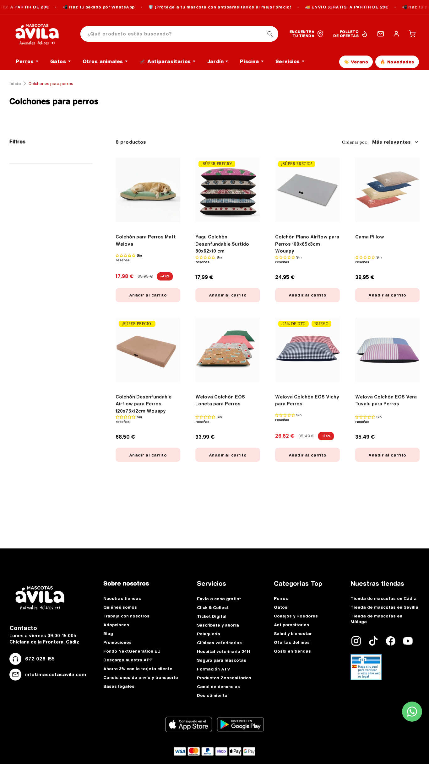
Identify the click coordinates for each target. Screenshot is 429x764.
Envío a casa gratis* (219, 598)
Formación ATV (213, 668)
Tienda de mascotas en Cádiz (383, 598)
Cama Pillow (369, 236)
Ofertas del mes (292, 642)
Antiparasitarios (291, 624)
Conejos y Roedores (296, 615)
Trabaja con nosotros (126, 615)
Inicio (15, 83)
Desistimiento (212, 695)
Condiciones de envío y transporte (140, 677)
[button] (412, 34)
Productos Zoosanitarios (224, 677)
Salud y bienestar (293, 633)
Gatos (280, 607)
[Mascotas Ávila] (41, 34)
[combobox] (179, 34)
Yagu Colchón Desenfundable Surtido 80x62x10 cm (222, 244)
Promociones (117, 642)
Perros (281, 598)
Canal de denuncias (218, 686)
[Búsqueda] (270, 34)
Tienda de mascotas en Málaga (376, 618)
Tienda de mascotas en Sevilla (384, 607)
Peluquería (208, 633)
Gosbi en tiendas (292, 651)
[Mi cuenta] (396, 34)
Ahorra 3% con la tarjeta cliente (137, 668)
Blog (108, 633)
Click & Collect (213, 607)
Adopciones (116, 624)
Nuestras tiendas (122, 598)
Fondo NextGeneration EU (131, 651)
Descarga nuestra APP (127, 659)
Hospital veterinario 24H (223, 651)
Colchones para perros (54, 101)
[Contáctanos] (381, 34)
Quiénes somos (120, 607)
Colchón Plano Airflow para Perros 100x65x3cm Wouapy (307, 244)
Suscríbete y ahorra (218, 625)
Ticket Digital (211, 616)
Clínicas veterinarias (219, 642)
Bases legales (118, 686)
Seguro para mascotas (221, 660)
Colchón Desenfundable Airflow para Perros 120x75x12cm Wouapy (143, 404)
